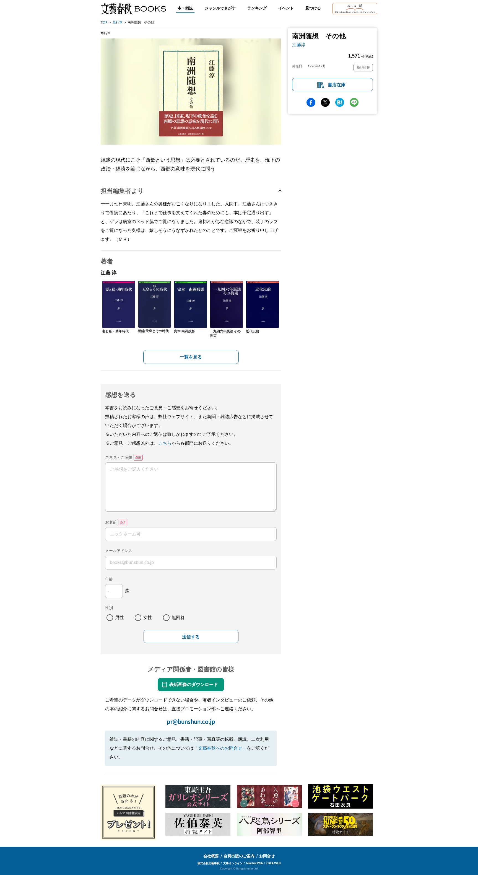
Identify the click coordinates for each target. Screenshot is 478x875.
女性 (147, 617)
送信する (191, 637)
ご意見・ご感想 (118, 458)
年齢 (109, 579)
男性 (119, 617)
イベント (286, 8)
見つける (313, 8)
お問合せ (267, 856)
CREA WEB (273, 863)
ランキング (257, 8)
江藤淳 (298, 45)
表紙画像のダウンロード (193, 684)
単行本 (118, 22)
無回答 (178, 617)
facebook (310, 102)
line (354, 102)
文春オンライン (233, 863)
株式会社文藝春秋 (209, 863)
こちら (165, 443)
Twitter (325, 102)
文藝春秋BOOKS (133, 8)
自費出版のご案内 (239, 856)
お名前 (111, 522)
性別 (109, 608)
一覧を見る (191, 357)
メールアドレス (118, 551)
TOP (104, 22)
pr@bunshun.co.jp (191, 722)
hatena (339, 102)
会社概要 (211, 856)
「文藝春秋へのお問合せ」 (220, 748)
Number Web (254, 863)
